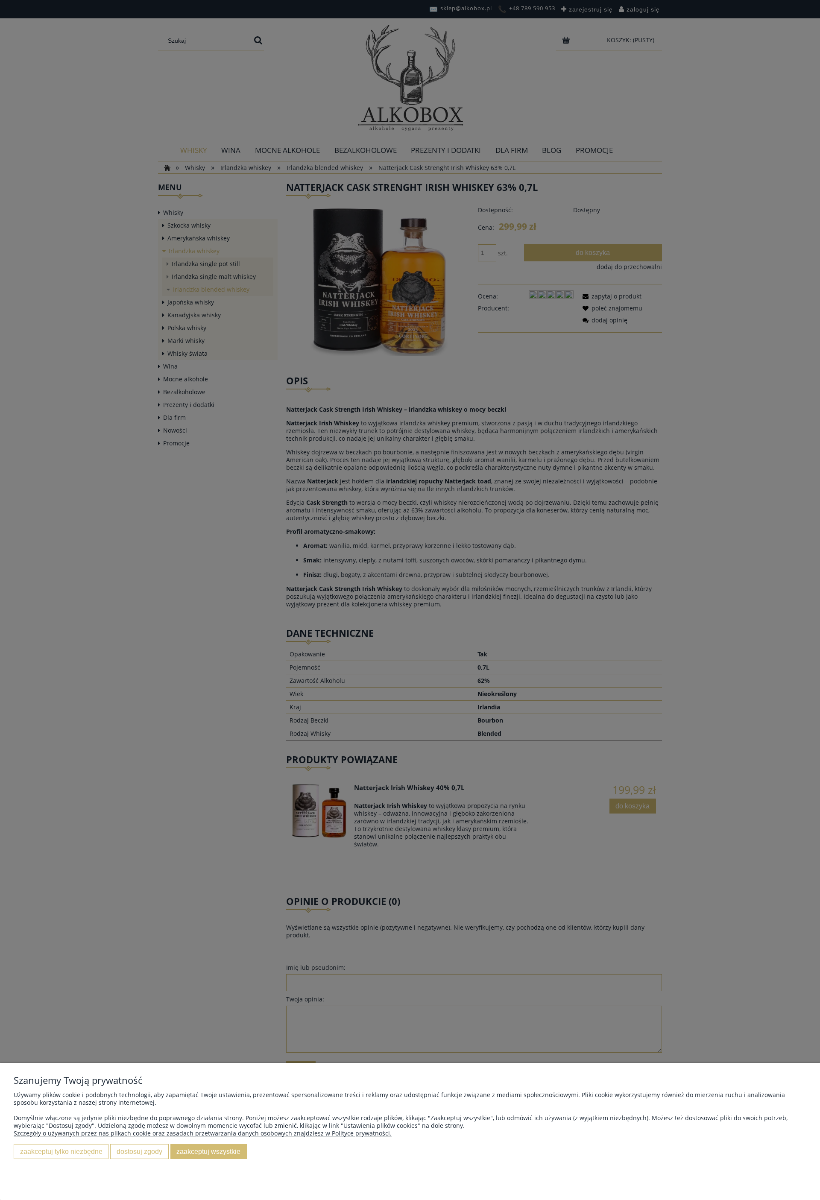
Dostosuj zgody (139, 1151)
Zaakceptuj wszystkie (208, 1151)
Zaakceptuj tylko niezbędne (61, 1151)
